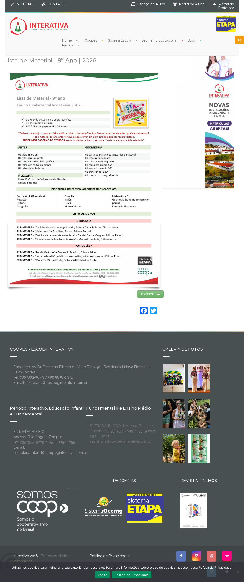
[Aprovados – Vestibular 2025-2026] (199, 448)
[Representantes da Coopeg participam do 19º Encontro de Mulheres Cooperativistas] (206, 378)
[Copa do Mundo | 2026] (173, 378)
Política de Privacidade (109, 556)
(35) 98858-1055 (61, 442)
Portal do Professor (226, 6)
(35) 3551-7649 (121, 431)
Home (67, 40)
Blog (191, 40)
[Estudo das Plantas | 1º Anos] (199, 413)
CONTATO (56, 4)
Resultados (70, 45)
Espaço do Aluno (151, 4)
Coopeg (91, 40)
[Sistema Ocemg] (104, 506)
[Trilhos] (193, 510)
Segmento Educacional (159, 40)
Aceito (102, 575)
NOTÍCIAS (25, 4)
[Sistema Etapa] (145, 509)
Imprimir (147, 294)
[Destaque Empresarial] (42, 511)
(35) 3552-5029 (32, 442)
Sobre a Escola (119, 40)
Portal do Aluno (192, 4)
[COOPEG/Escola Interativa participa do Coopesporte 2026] (184, 413)
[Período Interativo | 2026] (177, 448)
